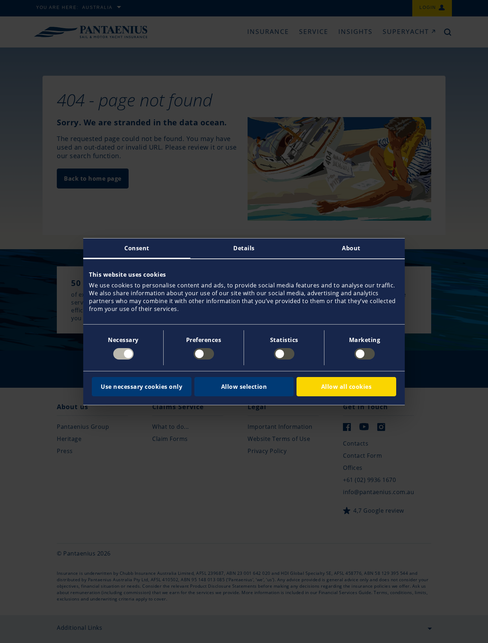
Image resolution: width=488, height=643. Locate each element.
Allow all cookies (346, 387)
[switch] (204, 354)
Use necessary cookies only (141, 387)
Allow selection (244, 387)
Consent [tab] (136, 248)
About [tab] (351, 248)
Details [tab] (244, 248)
